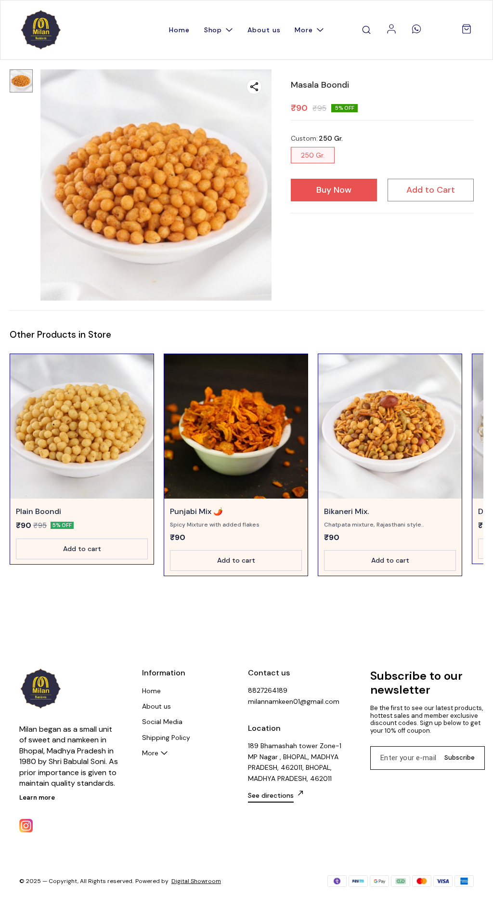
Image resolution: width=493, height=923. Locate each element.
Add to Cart (430, 190)
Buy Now (333, 190)
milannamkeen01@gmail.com (293, 701)
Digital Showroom (196, 881)
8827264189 (267, 690)
